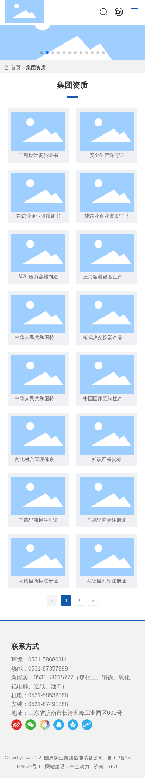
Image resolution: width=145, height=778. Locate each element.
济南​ (98, 766)
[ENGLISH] (119, 11)
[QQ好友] (58, 724)
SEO (112, 766)
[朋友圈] (44, 724)
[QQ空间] (73, 724)
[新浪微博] (16, 724)
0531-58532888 (48, 695)
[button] (41, 52)
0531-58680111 (47, 659)
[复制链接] (87, 724)
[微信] (30, 724)
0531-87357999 (48, 669)
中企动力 (79, 766)
